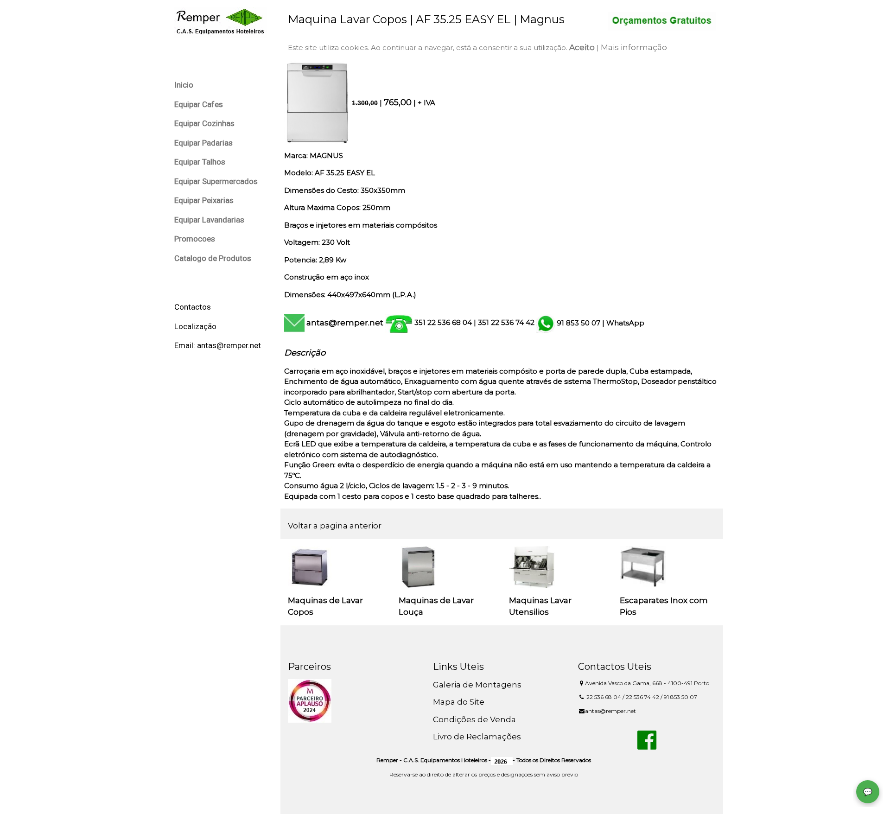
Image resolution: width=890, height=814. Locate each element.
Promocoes (194, 238)
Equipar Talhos (199, 161)
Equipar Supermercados (216, 181)
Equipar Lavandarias (209, 219)
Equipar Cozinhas (204, 123)
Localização (195, 326)
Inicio (183, 84)
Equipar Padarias (203, 142)
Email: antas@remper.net (217, 345)
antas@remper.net (344, 322)
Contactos (192, 307)
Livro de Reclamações (477, 736)
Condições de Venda (474, 719)
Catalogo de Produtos (212, 258)
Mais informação (634, 47)
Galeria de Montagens (477, 684)
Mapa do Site (458, 701)
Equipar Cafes (198, 104)
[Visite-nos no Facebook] (646, 745)
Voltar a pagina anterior (334, 525)
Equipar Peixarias (204, 200)
